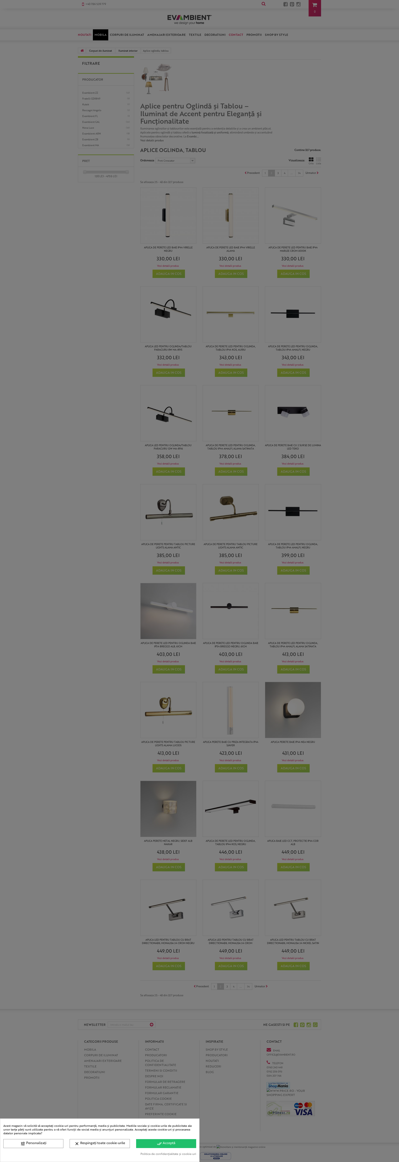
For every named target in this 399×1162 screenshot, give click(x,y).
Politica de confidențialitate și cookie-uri (168, 1154)
